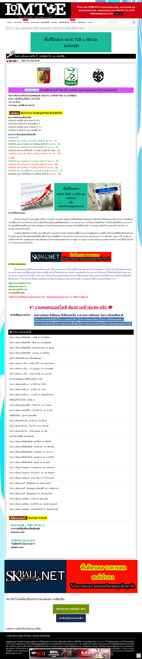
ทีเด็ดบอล (73, 646)
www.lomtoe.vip (127, 7)
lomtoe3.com (11, 641)
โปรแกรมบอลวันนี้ (38, 644)
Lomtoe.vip (32, 90)
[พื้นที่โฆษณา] (71, 197)
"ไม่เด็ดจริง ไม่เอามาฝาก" (23, 540)
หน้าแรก (9, 28)
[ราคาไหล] (37, 197)
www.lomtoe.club (110, 7)
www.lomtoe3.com (99, 13)
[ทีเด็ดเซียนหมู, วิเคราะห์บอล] (71, 257)
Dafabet (14, 113)
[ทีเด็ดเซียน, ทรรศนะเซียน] (104, 197)
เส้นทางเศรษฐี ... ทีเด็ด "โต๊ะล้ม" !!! (28, 525)
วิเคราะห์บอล (31, 641)
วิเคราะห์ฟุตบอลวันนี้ (23, 28)
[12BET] (69, 654)
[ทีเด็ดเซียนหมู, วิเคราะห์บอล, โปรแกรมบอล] (71, 576)
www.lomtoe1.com (87, 10)
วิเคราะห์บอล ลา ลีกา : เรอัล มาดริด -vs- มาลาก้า (35, 16)
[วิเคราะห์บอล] (71, 42)
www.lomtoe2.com (106, 10)
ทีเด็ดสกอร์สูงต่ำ (18, 518)
